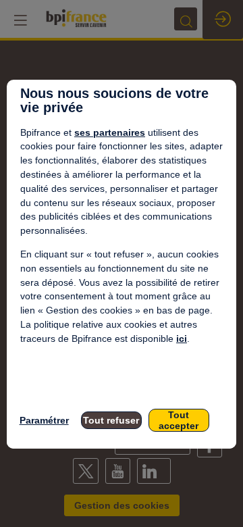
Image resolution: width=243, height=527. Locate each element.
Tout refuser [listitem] (111, 420)
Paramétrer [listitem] (44, 420)
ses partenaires (109, 132)
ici (181, 338)
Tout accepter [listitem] (178, 420)
